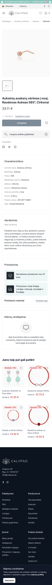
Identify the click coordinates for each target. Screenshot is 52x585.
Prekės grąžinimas (10, 522)
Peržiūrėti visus (42, 301)
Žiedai (30, 509)
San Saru (32, 552)
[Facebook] (44, 6)
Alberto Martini (34, 543)
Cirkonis (46, 21)
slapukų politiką (37, 575)
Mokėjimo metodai (10, 509)
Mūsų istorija (7, 538)
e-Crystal (32, 547)
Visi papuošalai (34, 500)
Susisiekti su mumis (22, 116)
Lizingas (5, 513)
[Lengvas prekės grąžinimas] (46, 134)
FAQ (4, 504)
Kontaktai (6, 500)
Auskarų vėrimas (22, 21)
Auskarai (32, 504)
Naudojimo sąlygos (10, 547)
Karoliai (31, 522)
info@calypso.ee (9, 475)
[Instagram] (49, 6)
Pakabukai (32, 518)
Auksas (36, 21)
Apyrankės (32, 513)
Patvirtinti (9, 580)
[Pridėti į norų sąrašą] (21, 368)
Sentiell (31, 556)
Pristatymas (7, 518)
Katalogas (6, 21)
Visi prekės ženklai (36, 538)
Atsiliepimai (7, 543)
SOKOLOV (32, 561)
